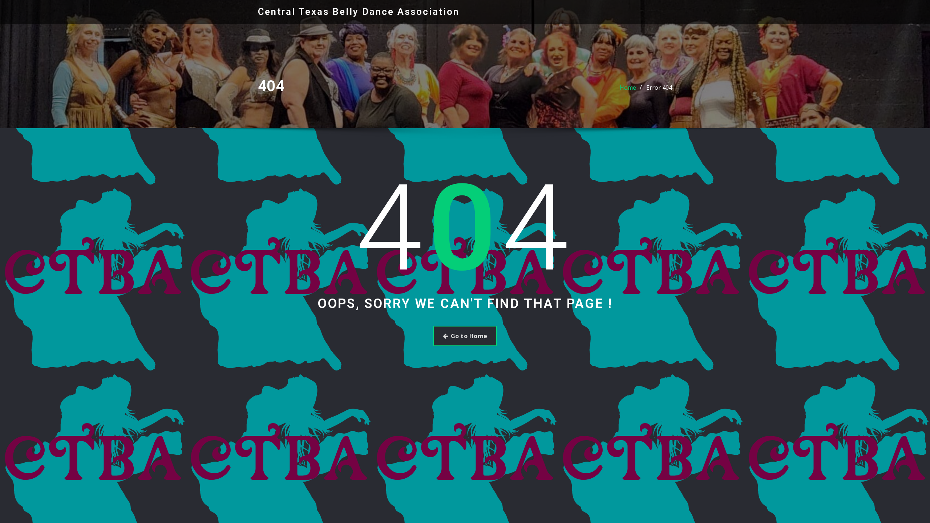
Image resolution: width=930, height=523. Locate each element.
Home (628, 88)
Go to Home (469, 336)
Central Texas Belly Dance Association (359, 11)
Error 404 (659, 88)
